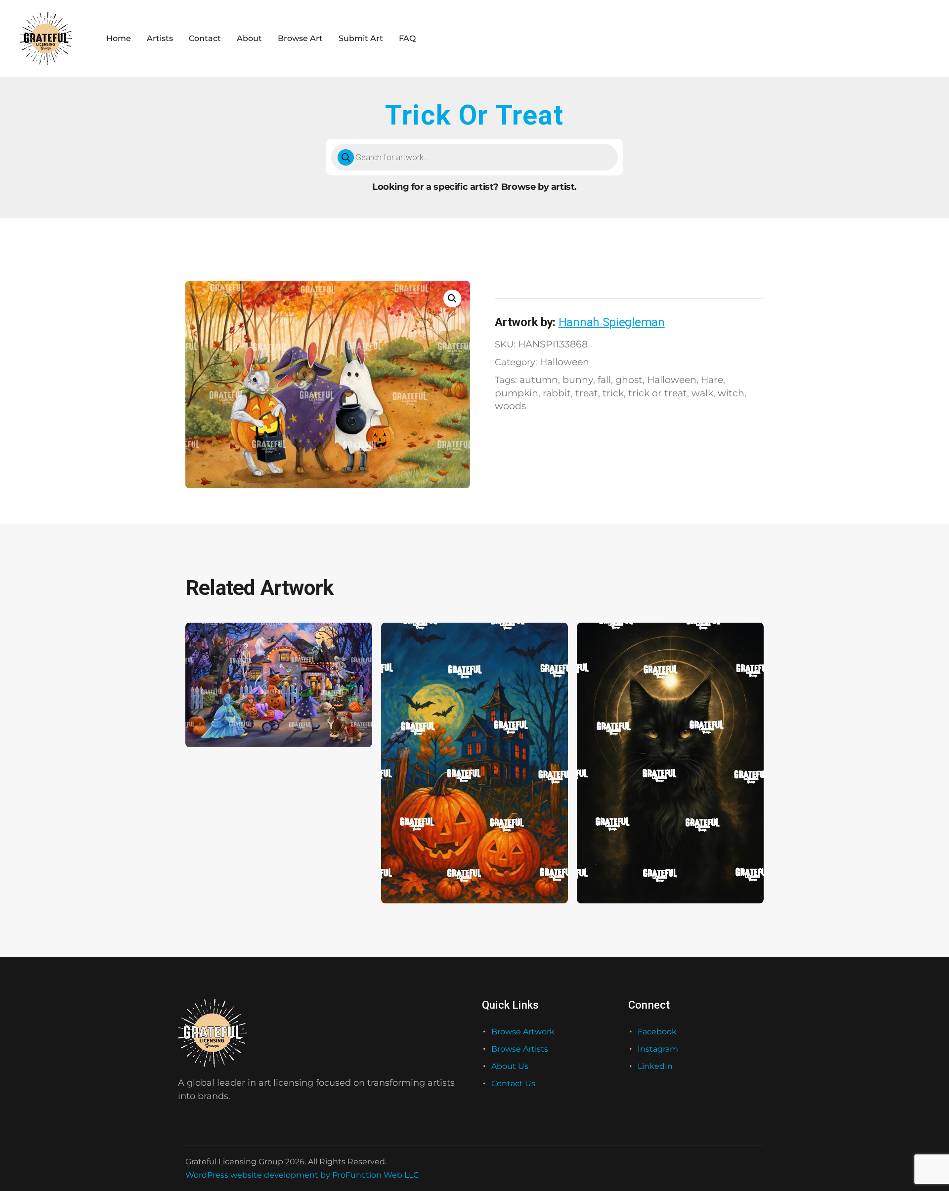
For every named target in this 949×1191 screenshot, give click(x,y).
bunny (577, 379)
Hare (712, 379)
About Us (509, 1066)
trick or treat (657, 393)
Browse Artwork (523, 1031)
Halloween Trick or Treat (237, 718)
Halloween (564, 362)
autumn (538, 379)
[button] (452, 298)
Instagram (658, 1049)
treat (586, 393)
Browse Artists (519, 1049)
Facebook (657, 1031)
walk (702, 393)
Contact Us (513, 1083)
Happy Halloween (421, 873)
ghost (629, 379)
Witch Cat (603, 873)
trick (613, 393)
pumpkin (516, 393)
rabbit (557, 393)
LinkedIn (655, 1066)
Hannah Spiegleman (612, 322)
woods (510, 406)
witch (731, 393)
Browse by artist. (539, 186)
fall (604, 379)
